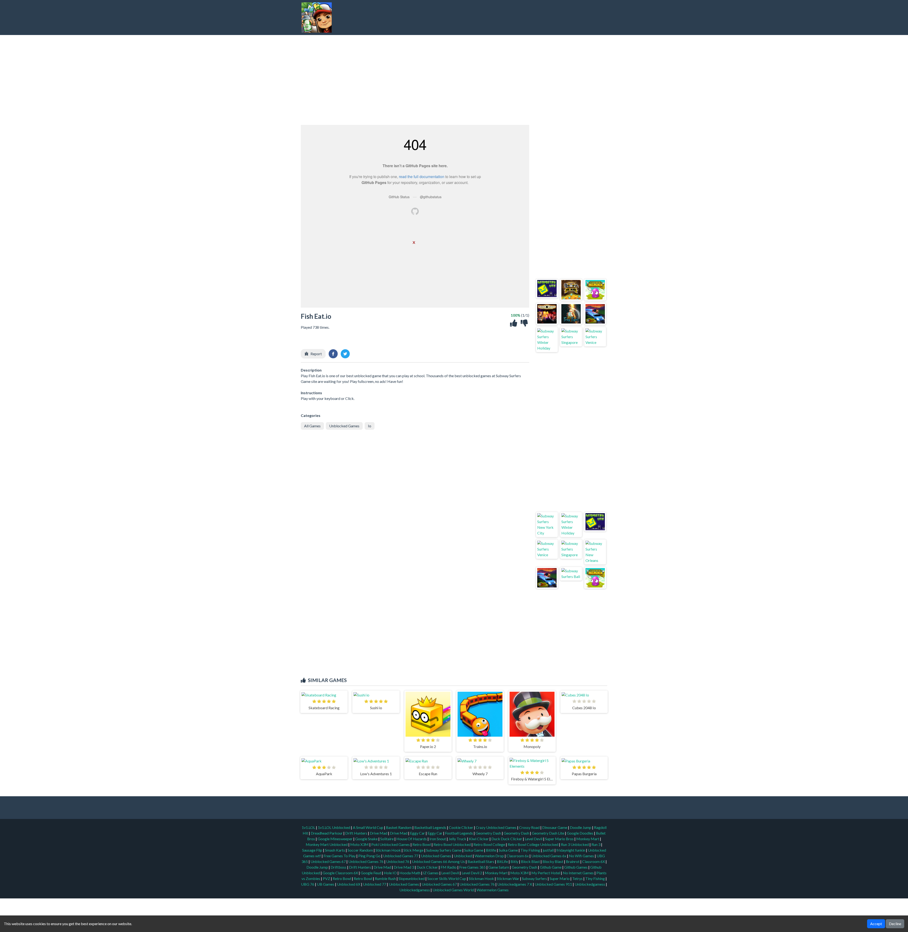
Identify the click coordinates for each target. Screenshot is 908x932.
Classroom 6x (517, 855)
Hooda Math (409, 873)
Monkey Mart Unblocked (327, 844)
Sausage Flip (312, 850)
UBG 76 (307, 884)
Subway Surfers (534, 878)
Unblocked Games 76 (366, 861)
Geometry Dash (489, 833)
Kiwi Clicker (479, 838)
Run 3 (596, 844)
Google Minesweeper (335, 838)
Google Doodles (580, 833)
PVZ (326, 878)
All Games (312, 426)
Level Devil (534, 838)
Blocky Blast (552, 861)
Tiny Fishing (530, 850)
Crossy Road (529, 827)
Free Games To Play (339, 855)
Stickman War (508, 878)
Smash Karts (335, 850)
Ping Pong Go (369, 855)
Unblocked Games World (453, 890)
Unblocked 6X (348, 884)
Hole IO (390, 873)
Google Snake (366, 838)
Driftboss (338, 867)
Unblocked (463, 855)
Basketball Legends (430, 827)
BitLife (502, 861)
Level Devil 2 (472, 873)
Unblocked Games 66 (429, 861)
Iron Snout (438, 838)
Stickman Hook (388, 850)
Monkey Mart (588, 838)
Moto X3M (359, 844)
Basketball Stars (480, 861)
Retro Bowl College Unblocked (533, 844)
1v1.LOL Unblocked (334, 827)
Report (316, 353)
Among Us (456, 861)
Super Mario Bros (559, 838)
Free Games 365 (472, 867)
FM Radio (449, 867)
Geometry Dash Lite (548, 833)
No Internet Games (578, 873)
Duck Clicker (427, 867)
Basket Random (399, 827)
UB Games (325, 884)
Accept (876, 923)
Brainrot (573, 861)
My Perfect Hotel (545, 873)
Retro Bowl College (489, 844)
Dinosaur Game (555, 827)
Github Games (576, 867)
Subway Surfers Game (444, 850)
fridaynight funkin (571, 850)
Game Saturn (498, 867)
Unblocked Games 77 (401, 855)
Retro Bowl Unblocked (452, 844)
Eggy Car (418, 833)
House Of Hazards (412, 838)
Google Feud (371, 873)
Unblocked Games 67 (328, 861)
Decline (895, 923)
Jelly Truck (458, 838)
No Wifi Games (581, 855)
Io (369, 426)
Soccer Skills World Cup (446, 878)
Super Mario (560, 878)
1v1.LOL (309, 827)
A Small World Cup (368, 827)
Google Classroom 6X (340, 873)
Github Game (551, 867)
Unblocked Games (344, 426)
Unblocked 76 (397, 861)
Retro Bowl (422, 844)
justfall (548, 850)
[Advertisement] (519, 17)
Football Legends (459, 833)
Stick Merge (413, 850)
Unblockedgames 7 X (514, 884)
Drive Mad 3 (404, 867)
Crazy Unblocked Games (496, 827)
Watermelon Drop (490, 855)
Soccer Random (361, 850)
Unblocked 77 (374, 884)
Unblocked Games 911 (553, 884)
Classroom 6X (593, 861)
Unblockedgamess (590, 884)
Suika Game (474, 850)
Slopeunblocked (411, 878)
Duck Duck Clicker (507, 838)
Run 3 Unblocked (575, 844)
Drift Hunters (356, 833)
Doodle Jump (581, 827)
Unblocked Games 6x (548, 855)
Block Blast (530, 861)
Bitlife (491, 850)
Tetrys (577, 878)
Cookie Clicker (461, 827)
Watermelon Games (492, 890)
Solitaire (387, 838)
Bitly (514, 861)
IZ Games (431, 873)
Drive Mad (379, 833)
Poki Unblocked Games (390, 844)
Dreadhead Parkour (327, 833)
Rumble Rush (385, 878)
